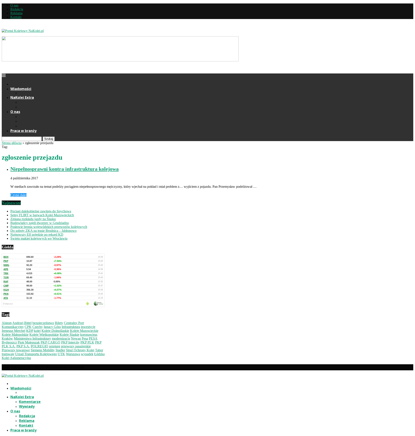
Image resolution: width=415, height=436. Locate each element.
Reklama (16, 13)
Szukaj (48, 138)
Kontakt (15, 17)
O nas (14, 5)
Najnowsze (11, 202)
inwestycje (88, 327)
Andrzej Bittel (22, 323)
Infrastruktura (71, 327)
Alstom (7, 323)
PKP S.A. (23, 346)
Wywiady (27, 107)
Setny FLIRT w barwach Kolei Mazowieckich (42, 215)
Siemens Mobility (43, 350)
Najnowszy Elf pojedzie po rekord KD (36, 234)
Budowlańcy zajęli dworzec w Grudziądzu (39, 223)
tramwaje (8, 354)
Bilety (59, 323)
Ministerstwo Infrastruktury (32, 338)
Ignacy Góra (52, 327)
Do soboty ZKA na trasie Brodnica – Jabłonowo (43, 230)
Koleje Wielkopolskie (44, 334)
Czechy (37, 327)
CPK (28, 327)
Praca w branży (23, 130)
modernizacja (61, 338)
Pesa (85, 338)
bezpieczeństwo (43, 323)
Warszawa (73, 354)
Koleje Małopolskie (15, 334)
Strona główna (12, 143)
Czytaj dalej (18, 195)
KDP (29, 331)
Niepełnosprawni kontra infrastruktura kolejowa (64, 169)
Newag (76, 338)
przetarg (54, 346)
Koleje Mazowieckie (84, 331)
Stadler (60, 350)
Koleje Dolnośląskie (55, 331)
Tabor (99, 350)
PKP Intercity (70, 342)
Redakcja (16, 9)
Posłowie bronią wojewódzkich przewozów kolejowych (48, 227)
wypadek (87, 354)
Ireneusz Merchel (13, 331)
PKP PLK (87, 342)
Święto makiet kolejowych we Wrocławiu (38, 238)
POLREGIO (39, 346)
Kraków (7, 338)
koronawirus (88, 334)
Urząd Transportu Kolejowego (36, 354)
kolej (37, 331)
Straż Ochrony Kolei (80, 350)
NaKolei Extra (22, 97)
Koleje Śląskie (69, 334)
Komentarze (30, 102)
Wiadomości (20, 88)
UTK (61, 354)
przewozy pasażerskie (76, 346)
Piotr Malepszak (29, 342)
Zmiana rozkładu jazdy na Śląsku (33, 219)
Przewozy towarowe (16, 350)
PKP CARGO (50, 342)
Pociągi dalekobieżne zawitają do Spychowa (40, 211)
